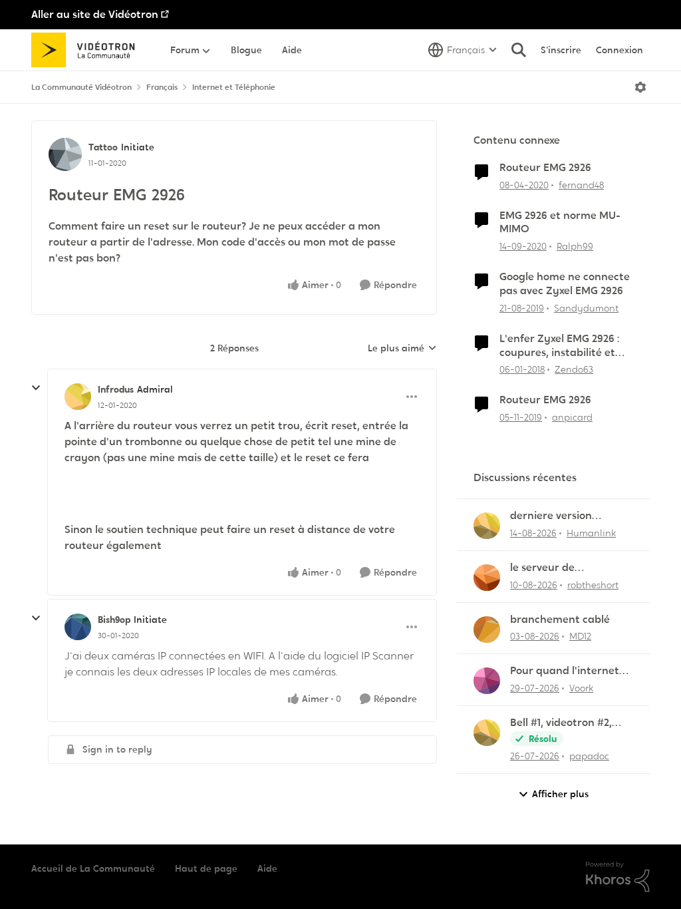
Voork (581, 688)
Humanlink (591, 533)
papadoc (589, 756)
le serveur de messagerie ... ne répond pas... (570, 568)
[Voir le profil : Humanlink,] (487, 525)
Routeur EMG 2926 (545, 167)
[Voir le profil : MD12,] (487, 629)
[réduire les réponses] (36, 388)
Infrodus (116, 389)
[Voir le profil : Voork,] (487, 680)
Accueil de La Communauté (93, 868)
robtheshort (592, 585)
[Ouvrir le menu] (640, 87)
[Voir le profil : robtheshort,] (487, 577)
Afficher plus (560, 794)
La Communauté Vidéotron (81, 87)
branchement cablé (560, 619)
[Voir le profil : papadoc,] (487, 732)
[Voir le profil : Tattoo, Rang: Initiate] (65, 154)
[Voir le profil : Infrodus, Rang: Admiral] (78, 396)
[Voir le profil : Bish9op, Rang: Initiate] (78, 627)
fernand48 (581, 185)
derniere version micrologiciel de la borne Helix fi (571, 516)
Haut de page (206, 868)
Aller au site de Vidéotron (94, 14)
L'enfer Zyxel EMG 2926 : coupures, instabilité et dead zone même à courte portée (565, 346)
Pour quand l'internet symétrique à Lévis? (564, 671)
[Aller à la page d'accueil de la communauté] (87, 50)
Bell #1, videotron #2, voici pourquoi (561, 723)
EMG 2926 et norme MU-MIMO (559, 222)
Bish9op (114, 620)
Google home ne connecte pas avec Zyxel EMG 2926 (564, 283)
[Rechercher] (519, 50)
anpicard (572, 417)
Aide (267, 868)
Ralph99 (575, 246)
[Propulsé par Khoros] (618, 877)
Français (162, 87)
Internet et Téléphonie (233, 87)
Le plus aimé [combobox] (402, 348)
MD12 (580, 636)
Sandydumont (586, 308)
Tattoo (103, 147)
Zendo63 (574, 369)
